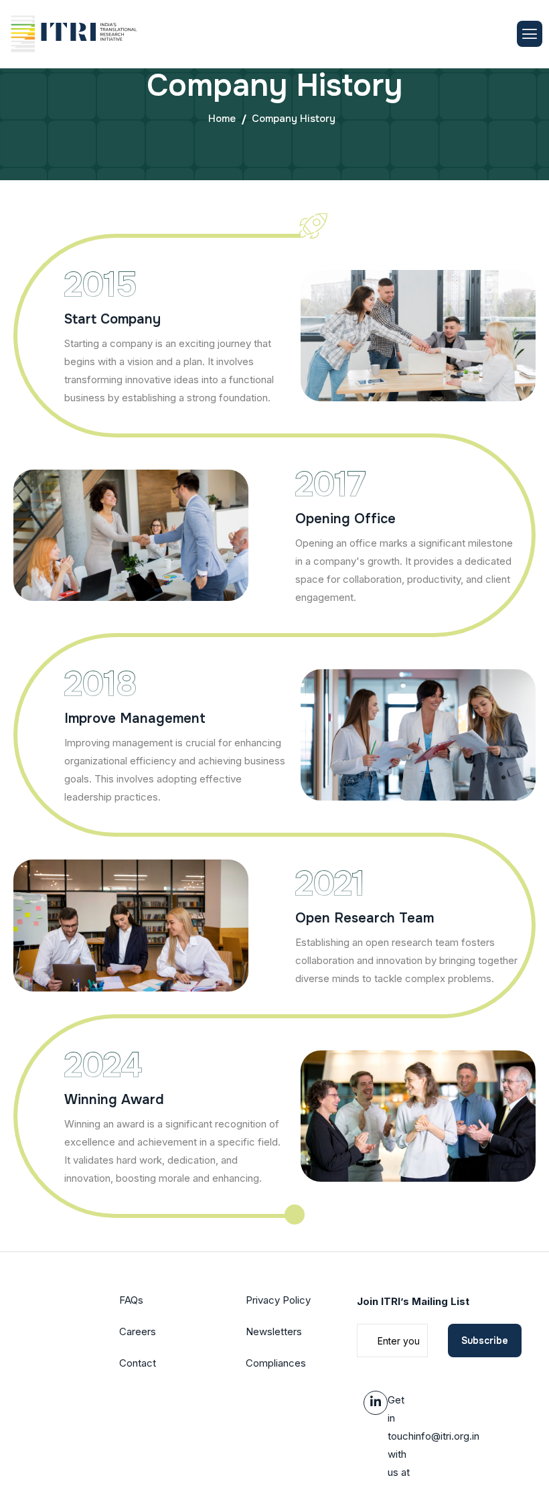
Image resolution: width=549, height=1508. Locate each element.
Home (222, 118)
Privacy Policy (278, 1300)
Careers (137, 1331)
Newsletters (274, 1331)
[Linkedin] (376, 1403)
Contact (137, 1363)
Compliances (276, 1363)
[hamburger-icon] (529, 34)
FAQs (131, 1300)
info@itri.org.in (446, 1436)
